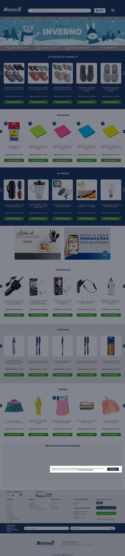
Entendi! (113, 469)
